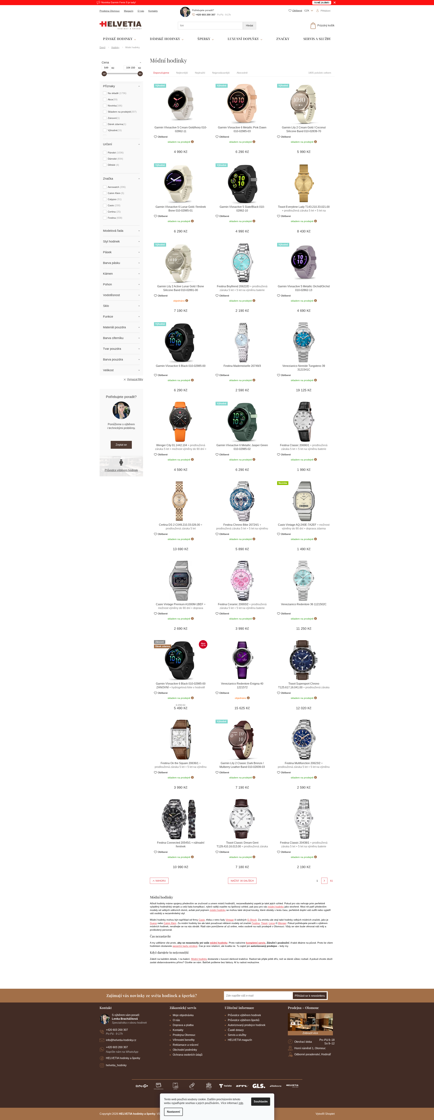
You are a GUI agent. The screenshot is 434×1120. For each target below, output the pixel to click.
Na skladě (117, 93)
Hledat (249, 25)
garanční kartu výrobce (185, 946)
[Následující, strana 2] (324, 881)
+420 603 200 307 (117, 1029)
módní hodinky (276, 906)
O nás (141, 11)
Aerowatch (116, 187)
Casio (114, 205)
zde (241, 1103)
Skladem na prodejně (122, 111)
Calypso (114, 199)
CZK (307, 10)
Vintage (230, 919)
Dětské (113, 164)
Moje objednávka (183, 1015)
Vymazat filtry (135, 379)
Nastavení (173, 1111)
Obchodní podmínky (185, 1049)
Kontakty (153, 11)
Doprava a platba (183, 1025)
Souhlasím (261, 1101)
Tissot (264, 923)
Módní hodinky (199, 959)
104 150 (130, 67)
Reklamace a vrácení (185, 1044)
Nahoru (161, 880)
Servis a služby (237, 1034)
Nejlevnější (182, 72)
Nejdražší (200, 72)
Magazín (128, 11)
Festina (114, 217)
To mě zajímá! (321, 3)
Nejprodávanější (221, 72)
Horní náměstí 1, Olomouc (310, 1048)
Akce (112, 99)
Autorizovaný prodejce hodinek (246, 1025)
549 (106, 67)
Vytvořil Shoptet (325, 1113)
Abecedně (242, 72)
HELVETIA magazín (240, 1039)
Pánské (115, 152)
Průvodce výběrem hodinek (121, 470)
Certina (114, 211)
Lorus (272, 923)
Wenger (282, 923)
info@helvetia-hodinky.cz (121, 1040)
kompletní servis (255, 942)
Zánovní (113, 118)
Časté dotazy (236, 1030)
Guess (153, 923)
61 (331, 880)
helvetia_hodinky (116, 1065)
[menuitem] (119, 39)
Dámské (115, 158)
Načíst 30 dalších (242, 880)
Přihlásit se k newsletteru (310, 995)
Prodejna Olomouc (110, 11)
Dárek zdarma (116, 124)
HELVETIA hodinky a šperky (123, 1058)
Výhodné (114, 130)
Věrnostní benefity (184, 1039)
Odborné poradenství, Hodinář (312, 1054)
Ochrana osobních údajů (187, 1054)
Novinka (114, 105)
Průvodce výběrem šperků (243, 1020)
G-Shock (252, 919)
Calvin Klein (115, 193)
